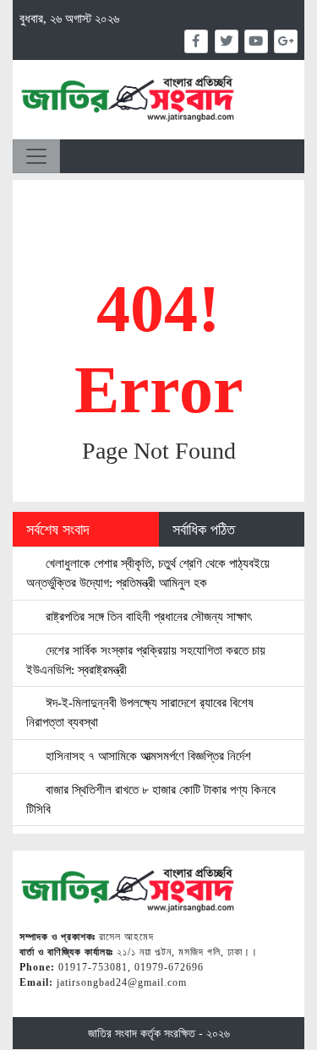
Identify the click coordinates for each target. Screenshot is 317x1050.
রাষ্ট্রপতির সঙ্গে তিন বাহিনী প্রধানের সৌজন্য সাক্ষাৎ (146, 616)
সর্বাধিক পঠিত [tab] (203, 529)
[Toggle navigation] (36, 156)
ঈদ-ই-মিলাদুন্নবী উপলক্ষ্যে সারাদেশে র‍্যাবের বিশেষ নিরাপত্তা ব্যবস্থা (140, 712)
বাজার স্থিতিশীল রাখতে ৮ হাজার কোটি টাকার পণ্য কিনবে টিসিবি (151, 799)
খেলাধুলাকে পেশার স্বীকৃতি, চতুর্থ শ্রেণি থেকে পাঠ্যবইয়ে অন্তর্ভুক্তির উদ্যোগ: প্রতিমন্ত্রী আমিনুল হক (148, 573)
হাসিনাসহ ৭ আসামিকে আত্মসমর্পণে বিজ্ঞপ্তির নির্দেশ (146, 755)
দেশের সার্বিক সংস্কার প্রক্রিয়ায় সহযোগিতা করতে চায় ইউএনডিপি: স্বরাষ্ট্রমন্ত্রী (145, 660)
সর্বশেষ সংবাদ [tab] (58, 529)
